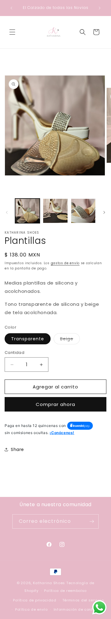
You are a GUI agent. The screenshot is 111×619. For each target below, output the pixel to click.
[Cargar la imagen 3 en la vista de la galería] (83, 211)
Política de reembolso (65, 590)
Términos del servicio (83, 600)
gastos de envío (65, 263)
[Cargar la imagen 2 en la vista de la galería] (55, 211)
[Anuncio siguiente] (99, 8)
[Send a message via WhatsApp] (99, 607)
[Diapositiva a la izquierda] (7, 212)
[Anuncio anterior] (11, 8)
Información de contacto (78, 609)
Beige (70, 339)
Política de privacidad (34, 600)
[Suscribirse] (91, 521)
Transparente (27, 339)
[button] (12, 32)
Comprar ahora (55, 404)
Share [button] (17, 449)
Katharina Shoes (49, 582)
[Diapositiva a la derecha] (104, 212)
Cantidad (14, 352)
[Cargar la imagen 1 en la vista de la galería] (27, 211)
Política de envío (31, 609)
